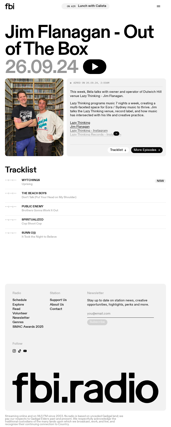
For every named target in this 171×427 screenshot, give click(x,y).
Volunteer (20, 313)
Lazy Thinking (80, 123)
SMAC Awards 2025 (28, 327)
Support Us (58, 300)
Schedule (20, 300)
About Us (57, 304)
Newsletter (21, 318)
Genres (18, 322)
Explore (18, 304)
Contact (56, 309)
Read (16, 309)
